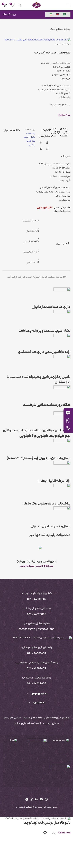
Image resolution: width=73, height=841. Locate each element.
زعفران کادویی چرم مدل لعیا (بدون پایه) (37, 561)
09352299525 (27, 630)
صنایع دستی (56, 29)
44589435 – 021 (36, 669)
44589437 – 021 (36, 654)
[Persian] (51, 14)
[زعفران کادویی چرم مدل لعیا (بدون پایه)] (36, 552)
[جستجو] (19, 5)
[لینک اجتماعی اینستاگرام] (46, 799)
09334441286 (46, 630)
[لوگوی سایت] (36, 5)
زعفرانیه (66, 29)
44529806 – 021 (36, 614)
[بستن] (65, 404)
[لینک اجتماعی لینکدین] (41, 142)
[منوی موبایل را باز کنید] (68, 5)
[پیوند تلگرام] (41, 149)
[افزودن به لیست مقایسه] (54, 832)
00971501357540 (22, 638)
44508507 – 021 (36, 599)
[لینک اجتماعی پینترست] (47, 142)
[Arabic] (64, 14)
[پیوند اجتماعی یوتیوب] (41, 799)
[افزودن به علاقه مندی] (45, 832)
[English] (57, 14)
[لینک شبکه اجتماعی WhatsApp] (47, 149)
